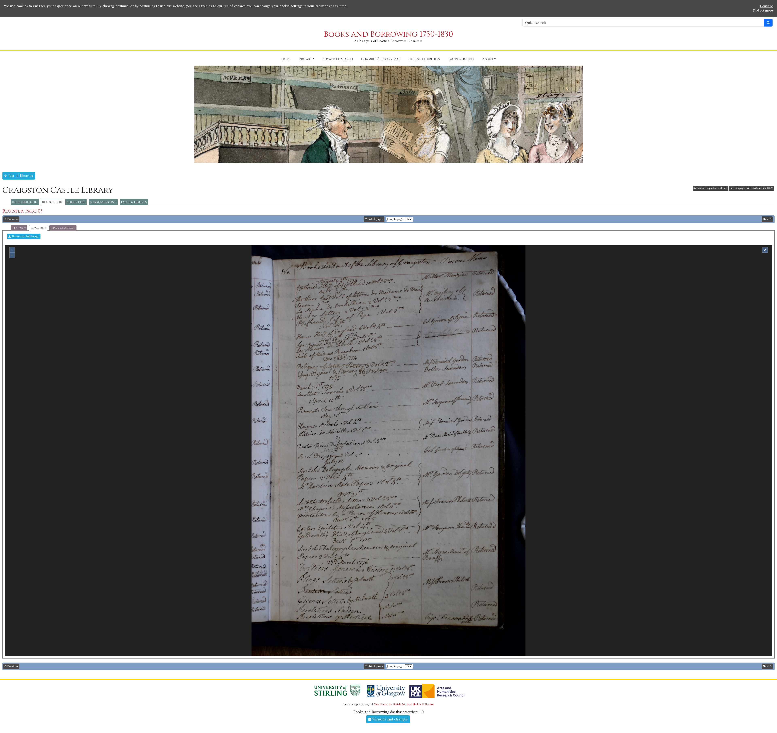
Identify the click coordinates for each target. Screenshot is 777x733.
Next (766, 219)
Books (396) (76, 202)
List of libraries (20, 176)
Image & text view (63, 228)
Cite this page (737, 188)
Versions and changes (389, 719)
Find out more (763, 10)
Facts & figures (134, 202)
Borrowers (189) (103, 202)
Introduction (25, 202)
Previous (12, 219)
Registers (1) (52, 202)
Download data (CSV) (761, 188)
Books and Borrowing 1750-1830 (388, 34)
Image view (38, 228)
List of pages (375, 219)
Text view (19, 228)
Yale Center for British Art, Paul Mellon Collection (404, 704)
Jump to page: (395, 219)
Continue (766, 6)
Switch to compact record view (710, 188)
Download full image (25, 236)
